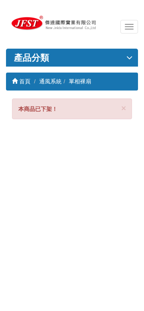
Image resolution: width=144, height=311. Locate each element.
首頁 (24, 81)
